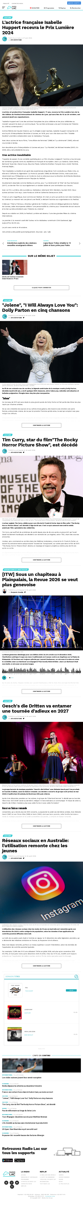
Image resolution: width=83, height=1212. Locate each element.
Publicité (6, 3)
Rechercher (76, 8)
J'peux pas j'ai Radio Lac (48, 1179)
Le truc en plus (64, 1183)
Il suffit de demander (47, 1177)
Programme (49, 8)
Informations (44, 1181)
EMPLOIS (23, 1186)
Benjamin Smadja (17, 592)
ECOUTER (35, 8)
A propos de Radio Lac (28, 1181)
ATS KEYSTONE (16, 40)
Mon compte (74, 3)
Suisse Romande (64, 1177)
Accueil (23, 1175)
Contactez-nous (17, 3)
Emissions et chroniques (29, 1177)
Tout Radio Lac (45, 1183)
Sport (61, 1181)
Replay (63, 8)
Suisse (61, 1179)
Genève (61, 1175)
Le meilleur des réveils (48, 1175)
